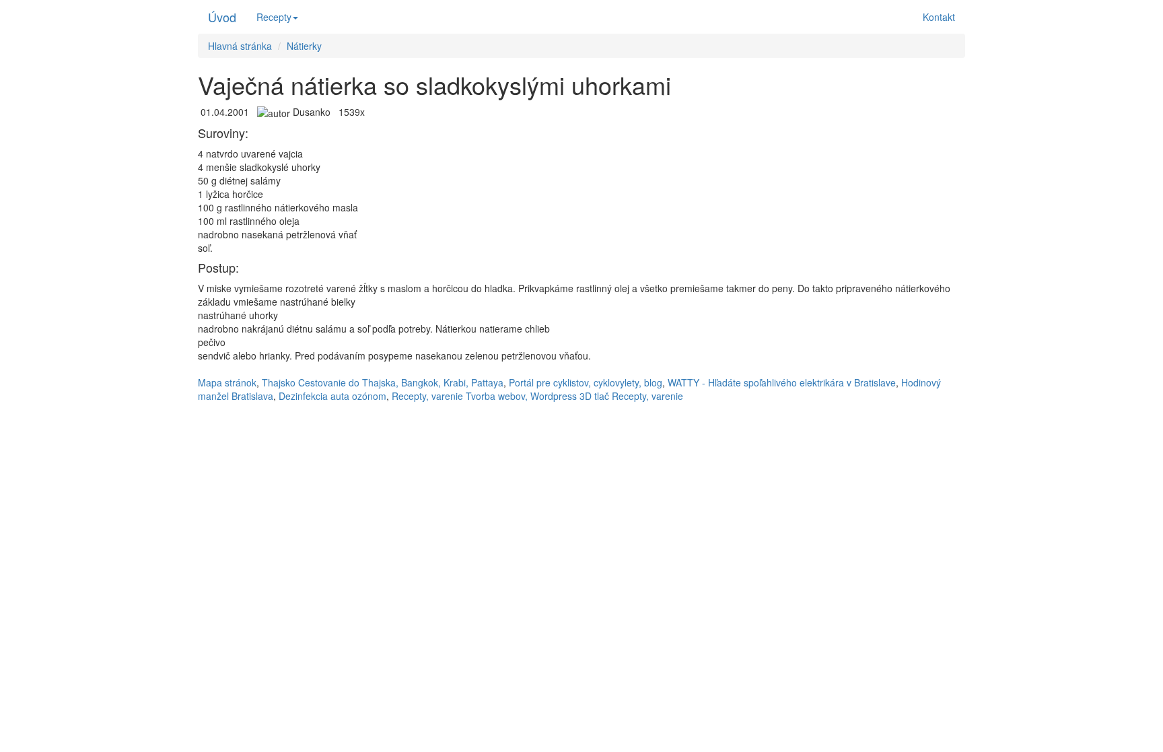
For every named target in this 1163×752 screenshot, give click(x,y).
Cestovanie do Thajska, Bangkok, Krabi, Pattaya (400, 382)
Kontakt (939, 17)
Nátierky (304, 46)
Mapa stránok (227, 382)
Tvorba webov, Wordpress (521, 396)
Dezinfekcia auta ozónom (332, 396)
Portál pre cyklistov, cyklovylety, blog (585, 382)
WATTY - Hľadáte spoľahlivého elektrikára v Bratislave (782, 382)
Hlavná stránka (240, 46)
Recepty (273, 17)
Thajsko (278, 382)
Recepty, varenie (427, 396)
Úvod (222, 17)
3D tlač (594, 396)
